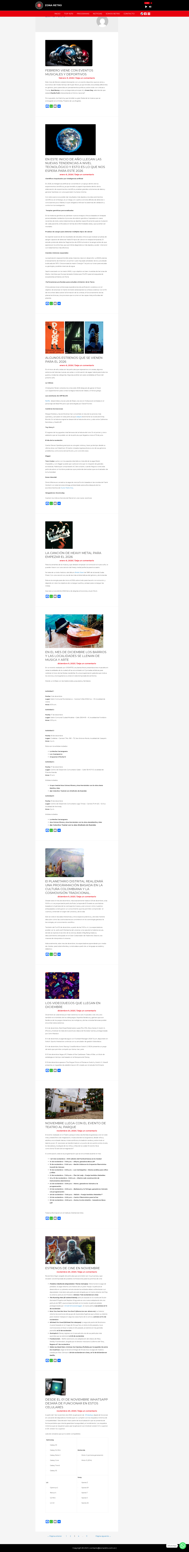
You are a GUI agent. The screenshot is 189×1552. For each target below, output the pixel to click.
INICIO (57, 14)
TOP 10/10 (68, 14)
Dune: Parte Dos (67, 488)
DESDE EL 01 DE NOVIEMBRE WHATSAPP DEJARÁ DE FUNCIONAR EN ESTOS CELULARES (76, 1403)
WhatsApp (89, 1415)
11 (86, 1536)
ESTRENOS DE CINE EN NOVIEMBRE (72, 1268)
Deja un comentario (85, 78)
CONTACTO (129, 14)
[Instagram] (148, 13)
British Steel (79, 572)
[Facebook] (145, 13)
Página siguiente (103, 1536)
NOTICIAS (97, 14)
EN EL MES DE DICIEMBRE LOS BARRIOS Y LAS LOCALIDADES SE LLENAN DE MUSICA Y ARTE (75, 656)
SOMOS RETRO (113, 14)
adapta (79, 417)
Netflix (47, 401)
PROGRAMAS (83, 14)
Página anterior (54, 1536)
